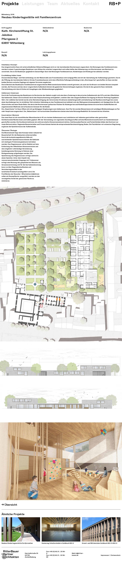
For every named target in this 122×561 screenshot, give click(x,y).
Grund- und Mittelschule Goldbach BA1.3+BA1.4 (99, 543)
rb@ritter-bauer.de (77, 554)
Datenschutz (115, 555)
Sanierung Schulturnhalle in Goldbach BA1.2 (58, 543)
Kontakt (91, 4)
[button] (4, 557)
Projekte (10, 4)
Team (52, 4)
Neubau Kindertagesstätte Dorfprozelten (17, 543)
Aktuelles (70, 4)
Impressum (105, 555)
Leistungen (33, 4)
